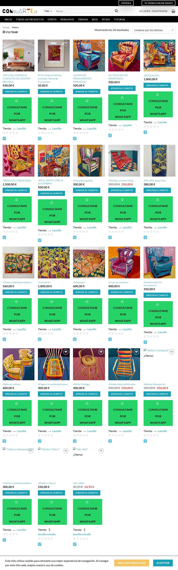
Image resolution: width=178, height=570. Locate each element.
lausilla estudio (47, 534)
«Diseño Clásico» (47, 483)
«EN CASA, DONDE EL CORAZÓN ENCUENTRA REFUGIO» (16, 78)
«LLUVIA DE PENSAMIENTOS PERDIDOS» (82, 78)
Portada (6, 27)
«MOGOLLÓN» (152, 75)
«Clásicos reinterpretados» (17, 483)
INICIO (8, 19)
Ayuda (106, 19)
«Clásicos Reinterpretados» (17, 282)
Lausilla (21, 128)
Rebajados (67, 19)
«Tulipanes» (79, 282)
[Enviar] (116, 11)
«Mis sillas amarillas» (155, 180)
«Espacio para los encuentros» (153, 284)
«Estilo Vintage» (81, 384)
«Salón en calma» (12, 384)
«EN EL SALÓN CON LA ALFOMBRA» (50, 182)
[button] (153, 11)
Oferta (52, 19)
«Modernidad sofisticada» (122, 384)
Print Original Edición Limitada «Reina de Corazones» (50, 78)
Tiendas (83, 19)
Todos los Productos (30, 19)
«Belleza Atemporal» (154, 384)
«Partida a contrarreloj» (121, 180)
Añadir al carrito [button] (16, 91)
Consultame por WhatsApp (17, 114)
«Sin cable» (79, 483)
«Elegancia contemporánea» (53, 384)
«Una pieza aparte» (83, 180)
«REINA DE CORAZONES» (17, 180)
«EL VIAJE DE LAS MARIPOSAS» (118, 77)
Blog (95, 19)
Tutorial (119, 19)
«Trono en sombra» (118, 282)
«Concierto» (44, 282)
